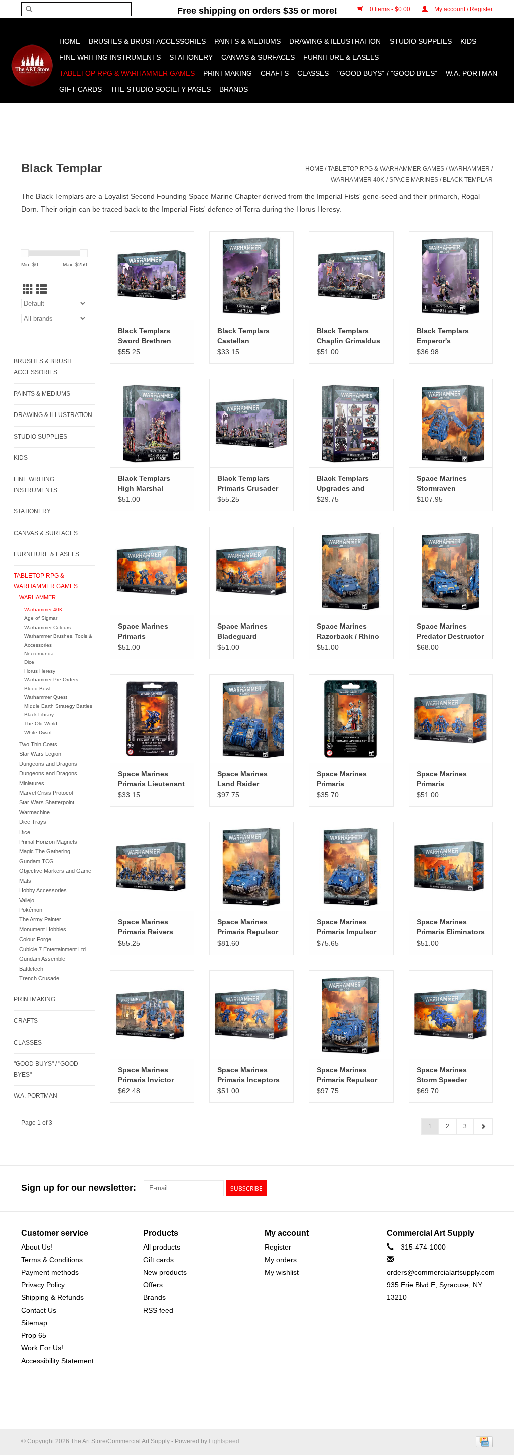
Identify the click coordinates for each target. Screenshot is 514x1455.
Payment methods (50, 1272)
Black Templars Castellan (243, 336)
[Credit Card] (482, 1441)
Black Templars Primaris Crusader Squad (247, 483)
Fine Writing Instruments (110, 57)
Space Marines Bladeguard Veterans (242, 631)
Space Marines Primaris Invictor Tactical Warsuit (146, 1075)
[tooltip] (211, 196)
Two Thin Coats (38, 744)
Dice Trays (32, 822)
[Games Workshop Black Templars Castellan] (251, 275)
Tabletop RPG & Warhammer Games (127, 73)
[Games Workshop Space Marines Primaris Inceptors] (251, 1014)
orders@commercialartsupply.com (441, 1272)
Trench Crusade (39, 978)
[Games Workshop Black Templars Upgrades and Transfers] (351, 423)
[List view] (41, 289)
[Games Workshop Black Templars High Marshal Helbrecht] (152, 423)
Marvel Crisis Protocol (46, 793)
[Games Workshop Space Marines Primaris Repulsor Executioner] (351, 1014)
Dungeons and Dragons (48, 764)
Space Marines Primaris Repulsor (247, 927)
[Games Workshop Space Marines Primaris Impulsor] (351, 866)
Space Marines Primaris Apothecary (342, 779)
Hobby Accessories (43, 890)
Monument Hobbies (42, 929)
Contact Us (38, 1310)
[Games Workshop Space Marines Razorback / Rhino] (351, 571)
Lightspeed (224, 1441)
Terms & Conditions (52, 1260)
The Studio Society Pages (160, 89)
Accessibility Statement (57, 1361)
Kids (468, 41)
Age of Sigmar (40, 618)
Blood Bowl (37, 688)
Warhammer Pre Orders (51, 679)
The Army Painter (40, 919)
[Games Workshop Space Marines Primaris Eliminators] (451, 866)
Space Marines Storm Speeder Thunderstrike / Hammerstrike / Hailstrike (443, 1075)
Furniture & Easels (341, 57)
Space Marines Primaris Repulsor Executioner (347, 1075)
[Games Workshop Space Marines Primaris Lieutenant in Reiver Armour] (152, 718)
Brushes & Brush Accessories (147, 41)
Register (278, 1247)
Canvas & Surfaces (258, 57)
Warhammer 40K (357, 179)
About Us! (36, 1247)
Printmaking (227, 73)
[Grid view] (28, 289)
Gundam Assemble (42, 959)
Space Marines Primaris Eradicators (143, 631)
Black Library (39, 714)
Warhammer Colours (47, 627)
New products (165, 1272)
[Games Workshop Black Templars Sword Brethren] (152, 275)
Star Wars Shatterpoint (46, 802)
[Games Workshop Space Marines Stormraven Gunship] (451, 423)
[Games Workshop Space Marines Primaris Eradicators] (152, 571)
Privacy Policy (43, 1285)
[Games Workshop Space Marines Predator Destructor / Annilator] (451, 571)
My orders (281, 1260)
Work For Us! (42, 1348)
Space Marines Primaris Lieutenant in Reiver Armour (151, 779)
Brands (233, 89)
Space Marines (413, 179)
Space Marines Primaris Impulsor (346, 927)
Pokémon (30, 910)
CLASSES (313, 73)
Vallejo (26, 900)
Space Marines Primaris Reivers (145, 927)
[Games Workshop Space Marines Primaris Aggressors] (451, 718)
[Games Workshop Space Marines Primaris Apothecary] (351, 718)
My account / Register (463, 9)
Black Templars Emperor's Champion (443, 336)
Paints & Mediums (247, 41)
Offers (153, 1285)
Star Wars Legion (40, 754)
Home (69, 41)
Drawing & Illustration (335, 41)
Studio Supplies (421, 41)
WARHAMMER (469, 168)
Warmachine (34, 812)
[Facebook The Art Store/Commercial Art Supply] (449, 1188)
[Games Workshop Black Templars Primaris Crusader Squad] (251, 423)
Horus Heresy (39, 671)
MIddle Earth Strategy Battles (58, 706)
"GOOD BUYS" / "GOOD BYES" (387, 73)
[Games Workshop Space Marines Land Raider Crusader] (251, 718)
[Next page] (483, 1126)
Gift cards (80, 89)
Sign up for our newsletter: (78, 1188)
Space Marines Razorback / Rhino (348, 631)
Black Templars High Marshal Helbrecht (144, 483)
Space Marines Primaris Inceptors (248, 1075)
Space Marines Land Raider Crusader (242, 779)
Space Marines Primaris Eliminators (451, 927)
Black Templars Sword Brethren (144, 336)
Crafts (275, 73)
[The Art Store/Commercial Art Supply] (32, 65)
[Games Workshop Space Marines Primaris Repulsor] (251, 866)
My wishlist (282, 1272)
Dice (29, 662)
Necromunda (39, 653)
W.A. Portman (471, 73)
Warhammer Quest (45, 697)
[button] (211, 196)
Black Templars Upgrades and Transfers (343, 483)
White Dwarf (38, 732)
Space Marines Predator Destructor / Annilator (450, 631)
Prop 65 (33, 1335)
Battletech (31, 969)
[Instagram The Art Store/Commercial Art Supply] (467, 1188)
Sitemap (34, 1323)
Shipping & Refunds (52, 1297)
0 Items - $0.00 (390, 9)
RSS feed (158, 1310)
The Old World (40, 723)
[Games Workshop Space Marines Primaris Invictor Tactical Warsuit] (152, 1014)
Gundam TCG (36, 861)
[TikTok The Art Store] (485, 1188)
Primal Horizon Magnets (48, 842)
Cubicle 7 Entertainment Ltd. (53, 949)
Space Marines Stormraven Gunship (442, 483)
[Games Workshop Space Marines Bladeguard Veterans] (251, 571)
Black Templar (468, 179)
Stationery (191, 57)
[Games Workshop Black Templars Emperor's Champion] (451, 275)
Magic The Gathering (44, 851)
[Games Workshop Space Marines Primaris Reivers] (152, 866)
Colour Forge (35, 939)
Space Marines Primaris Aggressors (442, 779)
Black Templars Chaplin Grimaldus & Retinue (348, 336)
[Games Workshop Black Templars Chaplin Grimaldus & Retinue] (351, 275)
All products (161, 1247)
